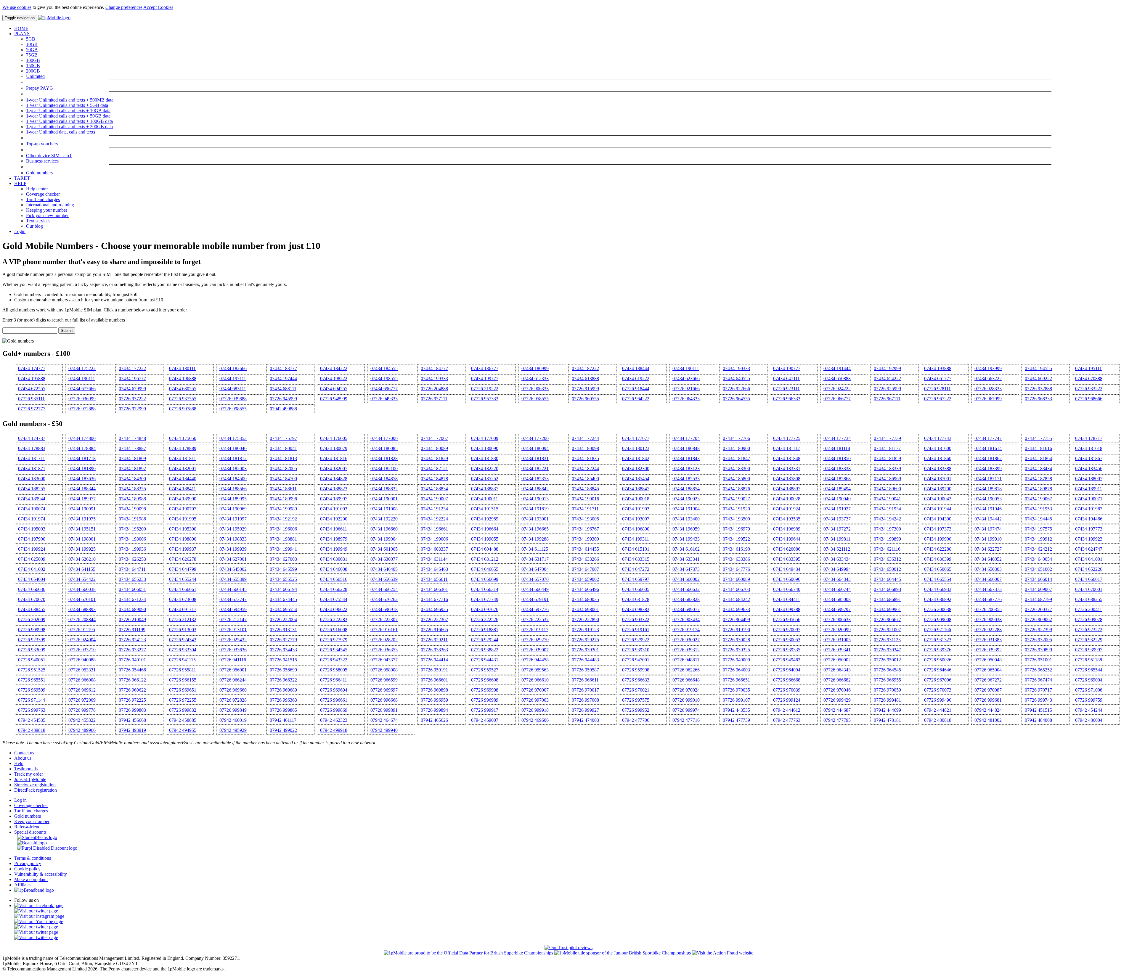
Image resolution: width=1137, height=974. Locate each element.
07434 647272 (635, 569)
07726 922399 (1038, 629)
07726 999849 (233, 710)
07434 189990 (182, 498)
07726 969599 (31, 689)
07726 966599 (384, 679)
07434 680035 (585, 599)
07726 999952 (635, 710)
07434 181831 (535, 458)
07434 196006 (283, 528)
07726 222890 (585, 619)
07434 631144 (434, 559)
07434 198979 (333, 538)
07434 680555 (182, 388)
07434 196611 (333, 528)
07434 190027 (736, 498)
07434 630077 (384, 559)
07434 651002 (1038, 569)
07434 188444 (635, 368)
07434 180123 (635, 448)
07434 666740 (786, 589)
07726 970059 (887, 689)
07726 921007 (887, 629)
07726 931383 (988, 639)
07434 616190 (736, 549)
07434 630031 (333, 559)
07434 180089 (434, 448)
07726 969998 (484, 689)
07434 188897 (786, 488)
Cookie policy (27, 868)
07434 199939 (233, 549)
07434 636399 (937, 559)
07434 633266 (585, 559)
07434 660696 (786, 579)
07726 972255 (182, 700)
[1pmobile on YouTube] (38, 921)
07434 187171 (988, 478)
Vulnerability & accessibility (40, 874)
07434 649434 (786, 569)
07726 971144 (31, 700)
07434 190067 (1038, 498)
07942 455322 (82, 720)
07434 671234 (132, 599)
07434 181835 (585, 458)
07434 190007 (434, 498)
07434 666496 (585, 589)
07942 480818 (937, 720)
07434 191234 (434, 508)
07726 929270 (535, 639)
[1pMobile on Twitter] (36, 910)
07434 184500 (233, 478)
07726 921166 (937, 629)
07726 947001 (635, 659)
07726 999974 (686, 710)
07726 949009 (736, 659)
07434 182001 (182, 468)
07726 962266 (686, 669)
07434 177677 (635, 438)
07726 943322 (333, 659)
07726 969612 (82, 689)
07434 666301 (434, 589)
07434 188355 (132, 488)
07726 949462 (786, 659)
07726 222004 (283, 619)
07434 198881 (283, 538)
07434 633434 (837, 559)
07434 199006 (434, 538)
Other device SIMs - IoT (49, 155)
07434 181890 (82, 468)
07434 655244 (182, 579)
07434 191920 (736, 508)
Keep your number (31, 821)
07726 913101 (233, 629)
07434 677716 (434, 599)
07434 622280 (937, 549)
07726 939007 (535, 649)
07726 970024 (686, 689)
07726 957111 (434, 398)
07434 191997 (233, 518)
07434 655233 (132, 579)
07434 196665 (535, 528)
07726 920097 (786, 629)
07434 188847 (635, 488)
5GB (30, 38)
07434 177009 (484, 438)
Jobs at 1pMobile (30, 779)
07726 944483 (585, 659)
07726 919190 (736, 629)
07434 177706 (736, 438)
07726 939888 (233, 398)
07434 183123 (686, 468)
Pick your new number (47, 215)
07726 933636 (233, 649)
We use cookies (16, 7)
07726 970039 (786, 689)
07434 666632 (686, 589)
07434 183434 (1038, 468)
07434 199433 (686, 538)
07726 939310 (635, 649)
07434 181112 (786, 448)
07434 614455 (585, 549)
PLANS (22, 33)
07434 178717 (1088, 438)
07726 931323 (937, 639)
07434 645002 (233, 569)
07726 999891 (384, 710)
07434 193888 (937, 368)
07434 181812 (233, 458)
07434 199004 (384, 538)
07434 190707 (182, 508)
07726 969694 (333, 689)
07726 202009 (31, 619)
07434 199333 (434, 378)
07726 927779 (283, 639)
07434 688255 (1088, 599)
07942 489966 (82, 730)
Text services (38, 220)
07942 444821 (937, 710)
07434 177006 (384, 438)
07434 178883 (31, 448)
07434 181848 (786, 458)
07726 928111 (937, 388)
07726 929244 (484, 639)
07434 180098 (585, 448)
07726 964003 (736, 669)
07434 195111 (1088, 368)
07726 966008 (82, 679)
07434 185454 (635, 478)
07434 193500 (736, 518)
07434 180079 (333, 448)
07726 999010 (686, 700)
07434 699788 (786, 609)
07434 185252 (484, 478)
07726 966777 (837, 398)
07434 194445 (1038, 518)
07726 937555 (182, 398)
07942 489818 (31, 730)
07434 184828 (333, 478)
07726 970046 (837, 689)
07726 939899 (1038, 649)
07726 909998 (31, 629)
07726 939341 (837, 649)
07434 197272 (837, 528)
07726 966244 (233, 679)
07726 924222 (837, 388)
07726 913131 (283, 629)
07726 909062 (1038, 619)
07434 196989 (786, 528)
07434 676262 (384, 599)
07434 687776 (988, 599)
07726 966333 (786, 398)
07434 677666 (82, 388)
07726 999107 (736, 700)
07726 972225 (132, 700)
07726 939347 (887, 649)
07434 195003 (31, 528)
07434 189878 (1038, 488)
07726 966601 (434, 679)
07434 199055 (484, 538)
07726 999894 (434, 710)
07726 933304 (182, 649)
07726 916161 (384, 629)
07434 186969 (887, 478)
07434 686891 (887, 599)
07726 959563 (535, 669)
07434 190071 (1088, 498)
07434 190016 (585, 498)
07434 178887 (132, 448)
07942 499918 (333, 730)
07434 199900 (937, 538)
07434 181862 (988, 458)
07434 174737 (31, 438)
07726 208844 (82, 619)
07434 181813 (283, 458)
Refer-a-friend (27, 826)
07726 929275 (585, 639)
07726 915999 (585, 388)
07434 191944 (937, 508)
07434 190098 (132, 508)
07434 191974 (31, 518)
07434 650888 (837, 378)
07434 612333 (535, 378)
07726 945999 (283, 398)
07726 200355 (988, 609)
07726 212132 (182, 619)
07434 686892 (937, 599)
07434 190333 (736, 368)
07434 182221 (535, 468)
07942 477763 (786, 720)
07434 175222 (82, 368)
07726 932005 (1038, 639)
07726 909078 (1088, 619)
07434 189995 (233, 498)
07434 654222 (887, 378)
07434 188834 (434, 488)
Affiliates (22, 884)
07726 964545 (887, 669)
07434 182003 (233, 468)
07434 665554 (937, 579)
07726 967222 (937, 398)
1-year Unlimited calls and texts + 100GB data (69, 121)
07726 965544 (1088, 669)
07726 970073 (937, 689)
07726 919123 (585, 629)
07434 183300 (736, 468)
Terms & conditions (32, 858)
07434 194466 (1088, 518)
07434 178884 (82, 448)
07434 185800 (736, 478)
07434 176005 (333, 438)
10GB (32, 44)
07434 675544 (333, 599)
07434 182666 (233, 368)
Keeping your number (46, 210)
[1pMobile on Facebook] (38, 905)
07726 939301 (585, 649)
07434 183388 (937, 468)
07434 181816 (333, 458)
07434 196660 (384, 528)
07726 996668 (384, 700)
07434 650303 (988, 569)
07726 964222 (635, 398)
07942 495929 (233, 730)
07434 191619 (535, 508)
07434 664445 (887, 579)
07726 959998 (635, 669)
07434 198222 (333, 378)
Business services (42, 160)
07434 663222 (988, 378)
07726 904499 (736, 619)
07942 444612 (786, 710)
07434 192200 (333, 518)
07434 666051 (132, 589)
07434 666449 (535, 589)
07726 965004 (988, 669)
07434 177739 (887, 438)
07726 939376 (937, 649)
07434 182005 (283, 468)
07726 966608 (484, 679)
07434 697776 (535, 609)
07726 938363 (434, 649)
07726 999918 (535, 710)
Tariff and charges (43, 199)
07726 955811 (182, 669)
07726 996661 (333, 700)
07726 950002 (837, 659)
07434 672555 (31, 388)
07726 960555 (585, 398)
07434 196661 (434, 528)
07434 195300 (182, 528)
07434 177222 (132, 368)
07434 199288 (535, 538)
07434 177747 (988, 438)
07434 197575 (1038, 528)
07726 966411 (333, 679)
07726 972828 (233, 700)
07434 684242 (736, 599)
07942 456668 (132, 720)
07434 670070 (31, 599)
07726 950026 (937, 659)
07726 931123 (887, 639)
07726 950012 (887, 659)
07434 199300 (585, 538)
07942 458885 (182, 720)
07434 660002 (686, 579)
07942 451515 (1038, 710)
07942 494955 (182, 730)
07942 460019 (233, 720)
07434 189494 (837, 488)
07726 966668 (786, 679)
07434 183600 (31, 478)
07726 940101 (132, 659)
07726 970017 (585, 689)
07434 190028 (786, 498)
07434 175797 (283, 438)
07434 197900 (31, 538)
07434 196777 (132, 378)
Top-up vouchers (42, 143)
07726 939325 (736, 649)
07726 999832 (182, 710)
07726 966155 (182, 679)
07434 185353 (535, 478)
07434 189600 (887, 488)
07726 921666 (686, 388)
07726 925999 (887, 388)
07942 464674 (384, 720)
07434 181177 (887, 448)
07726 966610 (535, 679)
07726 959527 (484, 669)
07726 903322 (635, 619)
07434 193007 (635, 518)
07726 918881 (484, 629)
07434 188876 (736, 488)
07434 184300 (132, 478)
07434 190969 (233, 508)
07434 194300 (937, 518)
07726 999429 (837, 700)
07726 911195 (81, 629)
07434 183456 (1088, 468)
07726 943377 (384, 659)
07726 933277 (132, 649)
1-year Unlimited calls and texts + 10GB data (68, 110)
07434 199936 (132, 549)
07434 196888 (182, 378)
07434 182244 (585, 468)
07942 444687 (837, 710)
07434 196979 (736, 528)
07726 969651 (182, 689)
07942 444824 (988, 710)
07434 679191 (535, 599)
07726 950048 (988, 659)
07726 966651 (736, 679)
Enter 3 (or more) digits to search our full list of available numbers (63, 319)
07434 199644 (786, 538)
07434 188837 (484, 488)
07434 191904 (686, 508)
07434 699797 (837, 609)
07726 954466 (132, 669)
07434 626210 (82, 559)
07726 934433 (283, 649)
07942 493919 (132, 730)
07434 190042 (937, 498)
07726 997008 (585, 700)
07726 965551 (31, 679)
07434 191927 (837, 508)
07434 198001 (82, 538)
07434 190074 (31, 508)
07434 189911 (1088, 488)
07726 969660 (233, 689)
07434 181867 (1088, 458)
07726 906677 (887, 619)
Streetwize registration (35, 784)
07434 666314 (484, 589)
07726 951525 (31, 669)
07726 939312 (686, 649)
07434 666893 (887, 589)
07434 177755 (1038, 438)
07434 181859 (887, 458)
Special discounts (30, 832)
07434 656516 (333, 579)
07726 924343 (182, 639)
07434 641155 (81, 569)
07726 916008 (333, 629)
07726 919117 (534, 629)
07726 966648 (686, 679)
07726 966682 (837, 679)
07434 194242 (887, 518)
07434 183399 (988, 468)
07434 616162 (686, 549)
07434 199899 (887, 538)
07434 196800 (635, 528)
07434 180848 (686, 448)
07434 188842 (535, 488)
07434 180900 (736, 448)
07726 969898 (434, 689)
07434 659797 (635, 579)
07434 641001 (1088, 559)
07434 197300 (887, 528)
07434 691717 (182, 609)
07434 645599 (283, 569)
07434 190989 (283, 508)
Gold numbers (39, 172)
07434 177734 (837, 438)
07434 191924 (786, 508)
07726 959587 (585, 669)
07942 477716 (686, 720)
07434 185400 (585, 478)
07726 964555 (736, 398)
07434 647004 (535, 569)
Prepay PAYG (39, 88)
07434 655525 (283, 579)
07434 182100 (384, 468)
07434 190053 (988, 498)
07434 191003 (333, 508)
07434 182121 (434, 468)
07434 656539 (384, 579)
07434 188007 (1088, 478)
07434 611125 (534, 549)
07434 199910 (988, 538)
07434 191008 (384, 508)
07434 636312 (887, 559)
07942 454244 (1088, 710)
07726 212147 (233, 619)
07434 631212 (484, 559)
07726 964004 (786, 669)
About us (22, 758)
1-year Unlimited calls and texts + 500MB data (69, 99)
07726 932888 (1038, 388)
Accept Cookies (158, 7)
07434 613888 (585, 378)
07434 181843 (686, 458)
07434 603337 (434, 549)
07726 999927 (585, 710)
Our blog (34, 226)
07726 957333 (484, 398)
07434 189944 (31, 498)
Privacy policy (27, 863)
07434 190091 (82, 508)
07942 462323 (333, 720)
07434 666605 (635, 589)
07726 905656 (786, 619)
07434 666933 (937, 589)
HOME (21, 28)
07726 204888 (434, 388)
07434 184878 (434, 478)
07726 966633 (635, 679)
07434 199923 (1088, 538)
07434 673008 (182, 599)
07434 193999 (988, 368)
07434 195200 (132, 528)
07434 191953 (1038, 508)
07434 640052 (988, 559)
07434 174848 (132, 438)
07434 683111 (232, 388)
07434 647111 (786, 378)
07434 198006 (132, 538)
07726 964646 (937, 669)
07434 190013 (535, 498)
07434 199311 (635, 538)
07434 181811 (182, 458)
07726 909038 (988, 619)
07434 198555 (384, 378)
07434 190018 (635, 498)
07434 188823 (333, 488)
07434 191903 (635, 508)
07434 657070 (535, 579)
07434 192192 (283, 518)
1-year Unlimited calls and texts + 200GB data (69, 126)
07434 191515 (484, 508)
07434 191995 (182, 518)
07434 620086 (786, 549)
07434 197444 (283, 378)
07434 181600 (937, 448)
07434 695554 (283, 609)
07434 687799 (1038, 599)
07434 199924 (31, 549)
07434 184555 (384, 368)
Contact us (24, 752)
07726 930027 (686, 639)
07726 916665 (434, 629)
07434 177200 (535, 438)
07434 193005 (585, 518)
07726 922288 (988, 629)
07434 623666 (686, 378)
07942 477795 (837, 720)
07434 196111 (81, 378)
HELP (20, 183)
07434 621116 (887, 549)
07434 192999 (887, 368)
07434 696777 (384, 388)
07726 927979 (333, 639)
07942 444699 (887, 710)
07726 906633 (837, 619)
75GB (32, 54)
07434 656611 (434, 579)
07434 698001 (585, 609)
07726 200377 (1038, 609)
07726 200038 (937, 609)
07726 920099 (837, 629)
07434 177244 (585, 438)
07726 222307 (384, 619)
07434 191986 (132, 518)
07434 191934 (887, 508)
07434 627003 (283, 559)
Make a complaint (31, 879)
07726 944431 (484, 659)
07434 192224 (434, 518)
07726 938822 (484, 649)
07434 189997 (333, 498)
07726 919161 (635, 629)
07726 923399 (31, 639)
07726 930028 (736, 639)
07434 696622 (333, 609)
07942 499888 (283, 408)
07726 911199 (132, 629)
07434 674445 (283, 599)
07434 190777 (786, 368)
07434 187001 (937, 478)
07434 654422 (82, 579)
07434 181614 (988, 448)
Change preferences (123, 7)
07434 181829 (434, 458)
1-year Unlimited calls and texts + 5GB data (67, 105)
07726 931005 (837, 639)
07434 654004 (31, 579)
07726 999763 (31, 710)
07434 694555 (333, 388)
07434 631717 (535, 559)
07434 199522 (736, 538)
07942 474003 (585, 720)
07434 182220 (484, 468)
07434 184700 (283, 478)
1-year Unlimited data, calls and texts (60, 131)
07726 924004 (82, 639)
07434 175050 (182, 438)
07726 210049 (132, 619)
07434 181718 (82, 458)
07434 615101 (635, 549)
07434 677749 (484, 599)
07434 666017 (1088, 579)
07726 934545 (333, 649)
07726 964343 (837, 669)
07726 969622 (132, 689)
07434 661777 (937, 378)
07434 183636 (82, 478)
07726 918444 (635, 388)
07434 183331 (786, 468)
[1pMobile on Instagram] (39, 916)
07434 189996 (283, 498)
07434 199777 (484, 378)
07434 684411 (786, 599)
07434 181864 (1038, 458)
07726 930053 (786, 639)
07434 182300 (635, 468)
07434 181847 (736, 458)
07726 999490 (937, 700)
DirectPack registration (35, 790)
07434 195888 (31, 378)
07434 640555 (736, 378)
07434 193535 (786, 518)
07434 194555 (1038, 368)
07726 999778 (82, 710)
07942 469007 (484, 720)
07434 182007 (333, 468)
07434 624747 (1088, 549)
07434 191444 (837, 368)
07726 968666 (1088, 398)
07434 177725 (786, 438)
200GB (33, 70)
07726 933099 (31, 649)
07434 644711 (132, 569)
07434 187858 (1038, 478)
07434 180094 (535, 448)
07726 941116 (232, 659)
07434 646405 (384, 569)
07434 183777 (283, 368)
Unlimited (35, 76)
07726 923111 (786, 388)
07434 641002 (31, 569)
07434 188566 (233, 488)
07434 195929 (233, 528)
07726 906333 (535, 388)
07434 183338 (837, 468)
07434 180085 (384, 448)
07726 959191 (434, 669)
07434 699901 (887, 609)
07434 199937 (182, 549)
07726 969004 (1088, 679)
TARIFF (22, 178)
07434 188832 (384, 488)
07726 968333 (1038, 398)
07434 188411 (182, 488)
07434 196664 (484, 528)
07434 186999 (535, 368)
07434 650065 (937, 569)
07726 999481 (887, 700)
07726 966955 (887, 679)
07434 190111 (685, 368)
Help (18, 763)
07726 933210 (82, 649)
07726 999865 (283, 710)
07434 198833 (233, 538)
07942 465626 (434, 720)
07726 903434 (686, 619)
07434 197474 (988, 528)
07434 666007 (988, 579)
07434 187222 (585, 368)
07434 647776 (736, 569)
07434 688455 (31, 609)
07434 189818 (988, 488)
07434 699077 (686, 609)
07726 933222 (1088, 388)
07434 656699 (484, 579)
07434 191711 (585, 508)
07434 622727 (988, 549)
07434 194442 (988, 518)
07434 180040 (233, 448)
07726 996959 (434, 700)
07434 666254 (384, 589)
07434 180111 (182, 368)
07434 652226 (1088, 569)
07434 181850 (837, 458)
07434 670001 (1088, 589)
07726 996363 (283, 700)
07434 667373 (988, 589)
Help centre (37, 188)
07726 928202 (384, 639)
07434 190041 (887, 498)
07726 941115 (182, 659)
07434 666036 (31, 589)
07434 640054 (1038, 559)
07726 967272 (988, 679)
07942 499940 (384, 730)
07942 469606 (535, 720)
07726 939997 (1088, 649)
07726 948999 (333, 398)
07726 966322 (283, 679)
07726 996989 (484, 700)
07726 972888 (82, 408)
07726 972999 (132, 408)
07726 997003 (535, 700)
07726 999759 (1088, 700)
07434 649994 (837, 569)
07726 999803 (132, 710)
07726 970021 (635, 689)
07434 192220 (384, 518)
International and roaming (50, 204)
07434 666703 (736, 589)
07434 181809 (132, 458)
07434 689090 (132, 609)
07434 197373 (937, 528)
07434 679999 (132, 388)
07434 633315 (635, 559)
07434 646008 (333, 569)
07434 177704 (686, 438)
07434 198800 (182, 538)
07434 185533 (686, 478)
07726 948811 (685, 659)
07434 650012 (887, 569)
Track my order (28, 774)
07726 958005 (333, 669)
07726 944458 (535, 659)
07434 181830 (484, 458)
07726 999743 (1038, 700)
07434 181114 (836, 448)
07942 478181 (887, 720)
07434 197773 (1088, 528)
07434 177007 (434, 438)
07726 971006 (1088, 689)
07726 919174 (686, 629)
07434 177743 (937, 438)
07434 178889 (182, 448)
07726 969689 (283, 689)
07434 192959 (484, 518)
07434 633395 (786, 559)
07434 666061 (182, 589)
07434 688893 (82, 609)
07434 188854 (686, 488)
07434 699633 (736, 609)
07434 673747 (233, 599)
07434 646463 (434, 569)
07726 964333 (686, 398)
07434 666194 (283, 589)
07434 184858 (384, 478)
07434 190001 (384, 498)
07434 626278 (182, 559)
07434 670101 (82, 599)
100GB (33, 60)
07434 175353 (233, 438)
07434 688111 (283, 388)
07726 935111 (31, 398)
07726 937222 (132, 398)
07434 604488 (484, 549)
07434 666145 (233, 589)
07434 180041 (283, 448)
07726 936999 (82, 398)
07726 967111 (887, 398)
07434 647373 (686, 569)
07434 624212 (1038, 549)
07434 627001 (233, 559)
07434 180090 (484, 448)
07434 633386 (736, 559)
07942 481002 (988, 720)
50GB (32, 49)
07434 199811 (836, 538)
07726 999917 (484, 710)
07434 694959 (233, 609)
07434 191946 (988, 508)
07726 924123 (132, 639)
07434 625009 (31, 559)
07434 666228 (333, 589)
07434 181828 (384, 458)
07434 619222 (635, 378)
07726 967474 (1038, 679)
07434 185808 (786, 478)
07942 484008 (1038, 720)
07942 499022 (283, 730)
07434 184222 (333, 368)
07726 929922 (635, 639)
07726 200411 (1088, 609)
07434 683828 (686, 599)
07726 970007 (535, 689)
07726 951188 (1088, 659)
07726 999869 (333, 710)
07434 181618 (1088, 448)
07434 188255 (31, 488)
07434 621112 (836, 549)
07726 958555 (535, 398)
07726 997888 (182, 408)
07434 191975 (82, 518)
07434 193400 (686, 518)
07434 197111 (232, 378)
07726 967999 (988, 398)
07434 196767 (585, 528)
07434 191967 (1088, 508)
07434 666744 (837, 589)
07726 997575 (635, 700)
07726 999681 (988, 700)
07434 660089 (736, 579)
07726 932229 (1088, 639)
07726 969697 (384, 689)
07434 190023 (686, 498)
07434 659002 (585, 579)
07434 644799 (182, 569)
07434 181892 (132, 468)
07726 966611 (585, 679)
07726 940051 (31, 659)
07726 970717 (1038, 689)
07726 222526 (484, 619)
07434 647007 (585, 569)
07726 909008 (937, 619)
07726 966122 (132, 679)
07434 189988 (132, 498)
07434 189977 (82, 498)
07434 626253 (132, 559)
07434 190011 (484, 498)
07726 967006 (937, 679)
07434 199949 (333, 549)
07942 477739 (736, 720)
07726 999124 (786, 700)
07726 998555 (233, 408)
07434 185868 (837, 478)
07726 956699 (283, 669)
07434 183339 (887, 468)
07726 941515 (283, 659)
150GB (33, 65)
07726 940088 (82, 659)
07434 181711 (31, 458)
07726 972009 (82, 700)
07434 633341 (686, 559)
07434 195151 (82, 528)
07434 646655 (484, 569)
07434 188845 (585, 488)
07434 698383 (635, 609)
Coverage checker (43, 194)
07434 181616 (1038, 448)
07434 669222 (1038, 378)
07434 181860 (937, 458)
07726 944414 (434, 659)
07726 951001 (1038, 659)
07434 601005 (384, 549)
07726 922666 (736, 388)
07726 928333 (988, 388)
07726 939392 (988, 649)
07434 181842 (635, 458)
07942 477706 (635, 720)
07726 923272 (1088, 629)
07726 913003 (182, 629)
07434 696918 (384, 609)
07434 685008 (837, 599)
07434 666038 (82, 589)
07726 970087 (988, 689)
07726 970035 (736, 689)
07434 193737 (837, 518)
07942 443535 (736, 710)
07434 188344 (82, 488)
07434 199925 (82, 549)
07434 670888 (1088, 378)
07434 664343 (837, 579)
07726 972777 (31, 408)
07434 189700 (937, 488)
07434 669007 (1038, 589)
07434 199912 (1038, 538)
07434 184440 (182, 478)
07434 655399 (233, 579)
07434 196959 (686, 528)
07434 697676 (484, 609)
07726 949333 (384, 398)
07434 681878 (635, 599)
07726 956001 (233, 669)
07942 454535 (31, 720)
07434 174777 (31, 368)
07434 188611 (283, 488)
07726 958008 (384, 669)
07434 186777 (484, 368)
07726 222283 (333, 619)
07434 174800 (82, 438)
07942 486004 (1088, 720)
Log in (20, 800)
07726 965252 (1038, 669)
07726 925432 (233, 639)
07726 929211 (434, 639)
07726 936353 (384, 649)
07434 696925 (434, 609)
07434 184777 (434, 368)
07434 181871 (31, 468)
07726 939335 (786, 649)
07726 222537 (535, 619)
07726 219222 (484, 388)
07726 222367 (434, 619)
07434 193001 (535, 518)
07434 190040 (837, 498)
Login (19, 231)
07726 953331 (82, 669)
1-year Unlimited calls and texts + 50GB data (68, 115)
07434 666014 (1038, 579)
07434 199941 (283, 549)
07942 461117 (283, 720)
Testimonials (26, 768)
